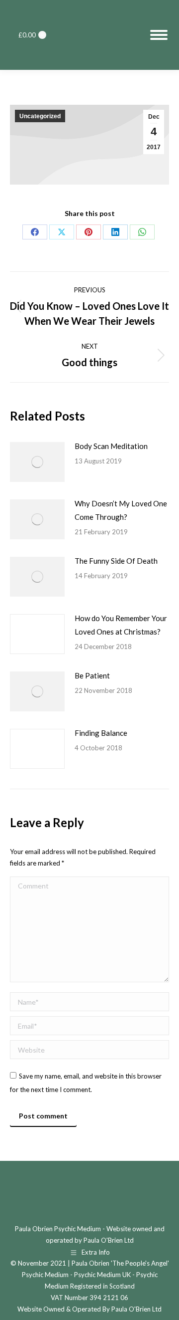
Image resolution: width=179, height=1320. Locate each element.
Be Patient (92, 675)
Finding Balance (101, 732)
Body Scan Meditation (111, 445)
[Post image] (37, 462)
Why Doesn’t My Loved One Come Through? (121, 510)
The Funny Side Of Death (116, 560)
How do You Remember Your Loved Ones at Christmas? (121, 625)
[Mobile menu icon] (159, 35)
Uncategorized (40, 116)
